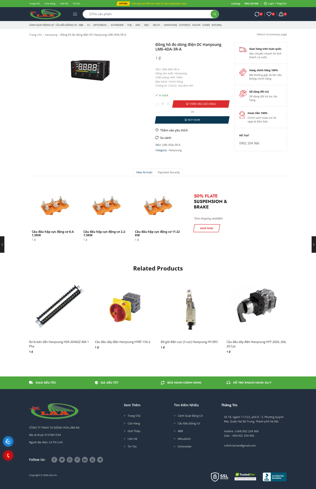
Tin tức (76, 3)
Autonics (185, 25)
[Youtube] (92, 460)
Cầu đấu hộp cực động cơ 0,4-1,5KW (53, 233)
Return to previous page (272, 34)
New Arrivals (144, 172)
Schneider (117, 25)
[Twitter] (62, 460)
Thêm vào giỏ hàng (202, 104)
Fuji (129, 25)
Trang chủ (34, 3)
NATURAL (217, 25)
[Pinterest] (77, 460)
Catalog (235, 3)
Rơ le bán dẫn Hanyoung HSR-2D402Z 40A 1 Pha (59, 344)
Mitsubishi (100, 25)
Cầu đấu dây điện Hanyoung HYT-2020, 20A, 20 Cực (256, 344)
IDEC (146, 25)
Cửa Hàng (50, 3)
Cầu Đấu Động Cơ (66, 25)
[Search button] (215, 14)
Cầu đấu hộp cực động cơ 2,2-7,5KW (104, 233)
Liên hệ (64, 3)
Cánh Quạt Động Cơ (41, 25)
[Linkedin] (85, 460)
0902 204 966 (251, 3)
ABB (81, 25)
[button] (123, 3)
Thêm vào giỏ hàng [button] (55, 308)
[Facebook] (54, 460)
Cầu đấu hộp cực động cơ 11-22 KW (157, 233)
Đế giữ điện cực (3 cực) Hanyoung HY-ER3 (189, 342)
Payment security (169, 172)
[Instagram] (70, 460)
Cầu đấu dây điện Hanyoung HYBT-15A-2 (122, 342)
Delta (156, 25)
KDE (138, 25)
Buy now (194, 120)
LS (88, 25)
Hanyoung (170, 25)
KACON (196, 25)
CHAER (206, 25)
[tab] (144, 172)
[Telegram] (100, 460)
